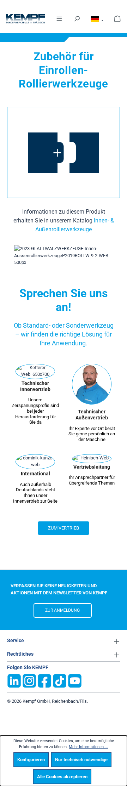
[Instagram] (29, 680)
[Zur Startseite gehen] (17, 18)
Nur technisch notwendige (81, 759)
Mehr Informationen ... (88, 747)
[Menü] (59, 18)
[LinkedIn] (14, 680)
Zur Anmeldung (62, 610)
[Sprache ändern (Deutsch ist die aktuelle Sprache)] (97, 20)
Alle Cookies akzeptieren (62, 776)
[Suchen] (77, 18)
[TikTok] (60, 680)
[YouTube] (75, 680)
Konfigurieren (31, 759)
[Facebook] (44, 680)
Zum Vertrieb (63, 528)
